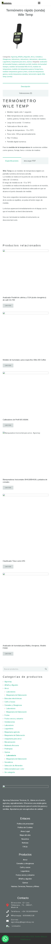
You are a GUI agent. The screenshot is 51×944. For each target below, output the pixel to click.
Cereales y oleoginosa (25, 863)
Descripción (25, 86)
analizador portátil (24, 64)
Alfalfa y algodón (25, 879)
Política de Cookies (25, 827)
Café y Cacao (10, 702)
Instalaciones (10, 722)
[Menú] (39, 3)
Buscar (45, 669)
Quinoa (29, 62)
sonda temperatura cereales (18, 74)
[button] (5, 938)
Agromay (14, 57)
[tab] (25, 86)
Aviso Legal (25, 831)
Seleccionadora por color (14, 769)
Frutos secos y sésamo (14, 719)
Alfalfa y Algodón (24, 57)
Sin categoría (10, 772)
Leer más (8, 305)
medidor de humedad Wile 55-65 (20, 67)
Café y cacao (25, 867)
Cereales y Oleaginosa (13, 705)
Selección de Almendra (13, 766)
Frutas (7, 715)
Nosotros (25, 839)
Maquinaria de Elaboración (16, 695)
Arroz (33, 57)
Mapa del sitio (25, 835)
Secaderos (9, 762)
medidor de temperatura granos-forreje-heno (27, 69)
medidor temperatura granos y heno (15, 71)
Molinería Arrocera (12, 745)
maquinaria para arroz (18, 62)
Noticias (25, 843)
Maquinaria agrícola (12, 732)
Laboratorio (15, 59)
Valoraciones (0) (25, 93)
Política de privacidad (25, 824)
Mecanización (10, 742)
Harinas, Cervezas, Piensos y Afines (25, 886)
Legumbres (7, 62)
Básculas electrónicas (13, 698)
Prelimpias (9, 749)
